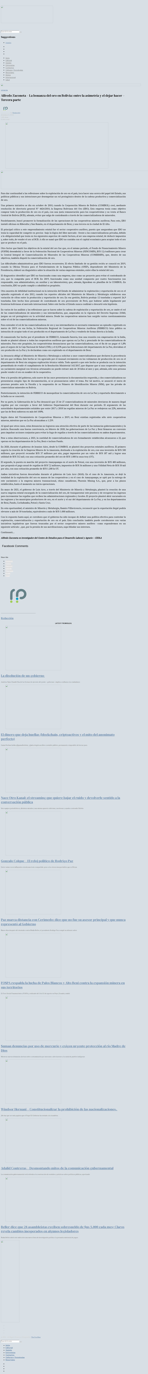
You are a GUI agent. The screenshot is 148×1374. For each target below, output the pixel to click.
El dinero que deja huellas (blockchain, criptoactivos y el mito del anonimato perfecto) (58, 736)
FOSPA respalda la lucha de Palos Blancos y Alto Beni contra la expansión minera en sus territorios (63, 985)
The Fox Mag (36, 1337)
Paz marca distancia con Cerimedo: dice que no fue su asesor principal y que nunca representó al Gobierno (63, 921)
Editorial (9, 60)
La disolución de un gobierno (23, 675)
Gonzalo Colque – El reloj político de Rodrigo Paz (37, 861)
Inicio (8, 58)
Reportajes (10, 73)
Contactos (10, 68)
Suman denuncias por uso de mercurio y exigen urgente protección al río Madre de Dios (63, 1048)
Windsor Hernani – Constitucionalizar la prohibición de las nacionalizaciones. (59, 1109)
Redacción (16, 113)
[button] (21, 1341)
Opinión (8, 43)
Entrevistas (10, 65)
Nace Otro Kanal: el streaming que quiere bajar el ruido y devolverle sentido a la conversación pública (60, 799)
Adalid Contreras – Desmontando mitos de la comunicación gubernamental (57, 1168)
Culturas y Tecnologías (14, 70)
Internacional (11, 77)
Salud (8, 80)
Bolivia (8, 75)
